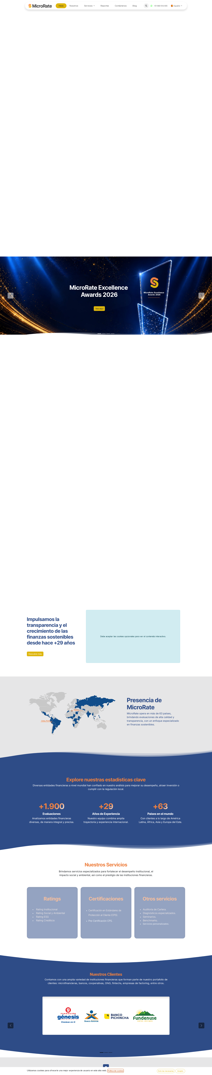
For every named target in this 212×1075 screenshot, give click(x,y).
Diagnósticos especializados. (159, 913)
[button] (146, 5)
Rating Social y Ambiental (50, 913)
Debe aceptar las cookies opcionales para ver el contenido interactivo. (133, 636)
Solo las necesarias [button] (166, 1071)
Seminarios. (150, 916)
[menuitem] (61, 5)
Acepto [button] (180, 1071)
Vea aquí (99, 308)
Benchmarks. (150, 920)
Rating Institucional (46, 909)
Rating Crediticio (45, 920)
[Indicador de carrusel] (99, 333)
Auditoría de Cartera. (155, 909)
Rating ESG (42, 916)
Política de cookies (115, 1071)
